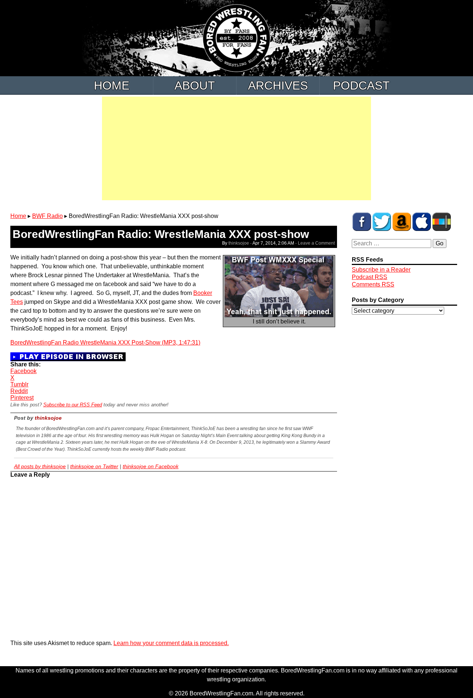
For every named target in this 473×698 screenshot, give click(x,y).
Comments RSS (373, 284)
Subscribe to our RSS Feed (72, 404)
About (194, 85)
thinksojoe (238, 243)
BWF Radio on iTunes (421, 221)
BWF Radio (47, 216)
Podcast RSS (369, 277)
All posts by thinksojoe (40, 466)
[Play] (68, 356)
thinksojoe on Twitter (94, 466)
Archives (278, 85)
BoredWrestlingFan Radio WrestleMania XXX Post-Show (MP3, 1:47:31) (105, 342)
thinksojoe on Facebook (150, 466)
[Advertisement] (236, 148)
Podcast (361, 85)
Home (111, 85)
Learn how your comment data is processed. (171, 643)
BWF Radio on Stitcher (441, 221)
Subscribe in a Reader (381, 269)
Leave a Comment (316, 243)
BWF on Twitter (381, 221)
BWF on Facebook (362, 221)
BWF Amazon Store (401, 221)
